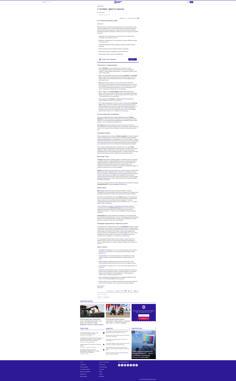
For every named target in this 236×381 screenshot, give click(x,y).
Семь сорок (100, 6)
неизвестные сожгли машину (119, 173)
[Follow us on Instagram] (128, 365)
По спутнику (101, 369)
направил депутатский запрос (126, 91)
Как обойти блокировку (85, 369)
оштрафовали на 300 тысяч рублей (123, 99)
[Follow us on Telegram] (131, 365)
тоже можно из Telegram (128, 283)
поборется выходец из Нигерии (104, 148)
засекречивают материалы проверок (111, 159)
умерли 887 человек (122, 228)
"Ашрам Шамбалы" (103, 255)
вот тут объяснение (121, 89)
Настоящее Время (101, 12)
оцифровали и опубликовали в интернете (124, 206)
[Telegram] (188, 2)
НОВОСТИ (109, 329)
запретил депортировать (107, 103)
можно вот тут (102, 253)
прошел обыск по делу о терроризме (105, 172)
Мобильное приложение (85, 371)
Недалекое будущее (103, 261)
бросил (116, 27)
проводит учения (104, 190)
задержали (104, 136)
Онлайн (100, 371)
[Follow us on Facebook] (119, 365)
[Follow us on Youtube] (125, 365)
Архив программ (83, 376)
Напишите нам (83, 374)
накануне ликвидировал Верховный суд (117, 184)
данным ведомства (124, 232)
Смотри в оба (137, 329)
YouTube (100, 374)
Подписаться (132, 59)
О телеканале (83, 364)
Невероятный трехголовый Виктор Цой (108, 270)
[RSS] (134, 365)
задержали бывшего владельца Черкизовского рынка (116, 117)
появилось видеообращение (103, 139)
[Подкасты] (136, 365)
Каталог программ (84, 367)
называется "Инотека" (128, 71)
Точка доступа (102, 364)
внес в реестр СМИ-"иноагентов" (110, 75)
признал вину (107, 125)
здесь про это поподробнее (124, 218)
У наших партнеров (103, 367)
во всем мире (102, 239)
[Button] (123, 18)
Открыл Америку (102, 265)
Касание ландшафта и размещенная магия (108, 277)
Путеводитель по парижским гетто (107, 250)
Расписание (101, 376)
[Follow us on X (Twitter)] (122, 365)
